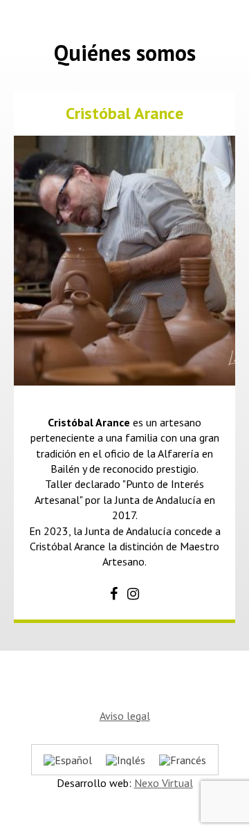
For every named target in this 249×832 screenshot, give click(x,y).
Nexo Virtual (163, 783)
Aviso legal (125, 716)
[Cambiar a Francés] (182, 760)
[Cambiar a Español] (68, 760)
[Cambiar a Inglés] (125, 760)
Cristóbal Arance (124, 113)
